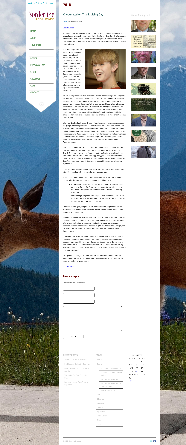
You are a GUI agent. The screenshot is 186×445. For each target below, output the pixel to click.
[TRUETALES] (42, 46)
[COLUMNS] (42, 53)
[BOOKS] (42, 60)
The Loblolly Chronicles (109, 379)
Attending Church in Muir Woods (76, 360)
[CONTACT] (42, 94)
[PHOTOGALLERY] (42, 66)
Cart (98, 395)
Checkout (100, 399)
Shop (99, 420)
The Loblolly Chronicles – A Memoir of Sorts (110, 385)
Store (99, 424)
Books (99, 364)
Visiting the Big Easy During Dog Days (76, 376)
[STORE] (42, 73)
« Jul (130, 381)
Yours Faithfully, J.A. (107, 391)
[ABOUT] (42, 39)
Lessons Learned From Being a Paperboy (76, 383)
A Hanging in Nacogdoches (110, 368)
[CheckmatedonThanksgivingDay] (83, 14)
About (99, 360)
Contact (100, 407)
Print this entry (68, 28)
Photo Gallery (102, 416)
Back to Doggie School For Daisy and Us (76, 369)
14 (140, 368)
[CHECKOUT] (42, 80)
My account (101, 412)
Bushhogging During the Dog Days (77, 364)
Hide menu (41, 104)
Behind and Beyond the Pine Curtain (111, 374)
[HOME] (42, 32)
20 (137, 371)
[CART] (42, 87)
